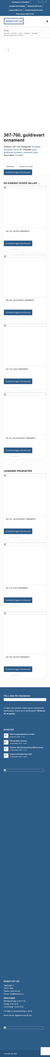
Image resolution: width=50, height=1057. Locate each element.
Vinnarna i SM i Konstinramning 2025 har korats (26, 747)
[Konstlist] (21, 21)
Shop (6, 30)
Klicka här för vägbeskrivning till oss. (18, 1015)
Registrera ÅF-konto (35, 6)
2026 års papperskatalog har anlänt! (22, 734)
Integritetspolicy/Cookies (34, 10)
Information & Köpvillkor (20, 2)
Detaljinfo (15, 249)
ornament (27, 152)
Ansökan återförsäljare (17, 6)
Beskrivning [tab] (10, 166)
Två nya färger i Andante (18, 741)
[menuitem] (20, 2)
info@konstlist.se (16, 993)
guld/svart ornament (13, 152)
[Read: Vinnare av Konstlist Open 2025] (6, 755)
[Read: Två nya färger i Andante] (6, 742)
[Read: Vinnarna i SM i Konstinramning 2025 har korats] (6, 749)
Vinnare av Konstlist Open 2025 (21, 754)
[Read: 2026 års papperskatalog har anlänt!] (6, 735)
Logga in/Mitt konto (16, 10)
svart (35, 152)
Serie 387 (18, 149)
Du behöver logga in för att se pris (18, 172)
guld (34, 149)
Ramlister (8, 149)
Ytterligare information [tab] (26, 166)
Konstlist (36, 146)
